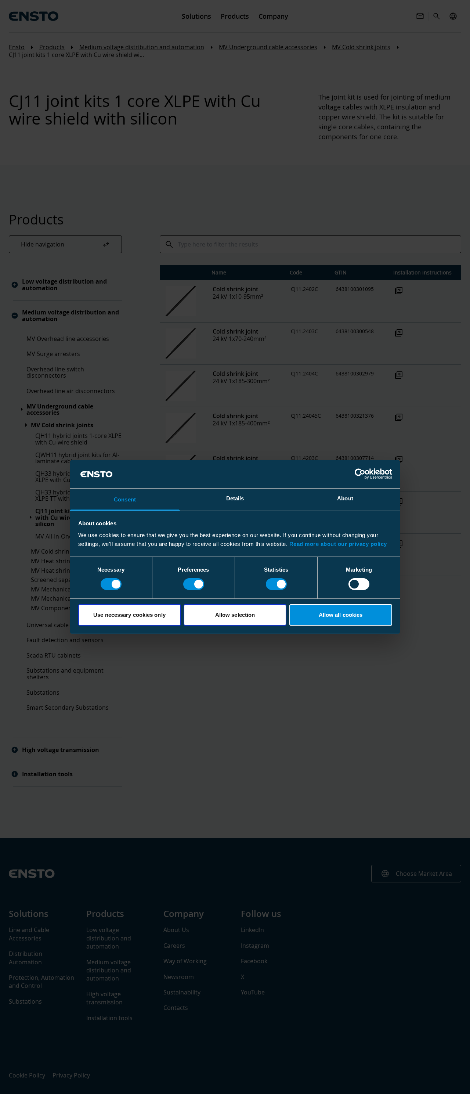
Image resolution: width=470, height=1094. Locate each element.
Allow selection (235, 615)
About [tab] (345, 498)
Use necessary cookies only (129, 615)
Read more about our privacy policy (338, 544)
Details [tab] (235, 498)
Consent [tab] (125, 499)
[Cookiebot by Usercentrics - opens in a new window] (360, 473)
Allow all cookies (341, 615)
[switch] (193, 584)
